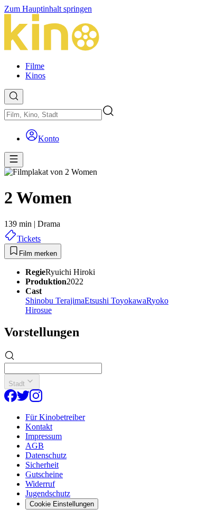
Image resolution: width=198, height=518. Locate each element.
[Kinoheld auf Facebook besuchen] (10, 399)
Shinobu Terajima (54, 300)
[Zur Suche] (13, 96)
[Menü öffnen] (13, 159)
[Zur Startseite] (99, 33)
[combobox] (53, 114)
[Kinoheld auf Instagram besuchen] (36, 399)
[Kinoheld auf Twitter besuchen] (23, 399)
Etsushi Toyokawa (115, 300)
